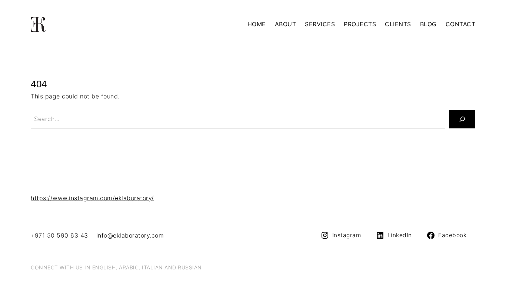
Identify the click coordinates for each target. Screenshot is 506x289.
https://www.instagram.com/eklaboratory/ (92, 198)
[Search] (462, 119)
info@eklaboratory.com (130, 235)
